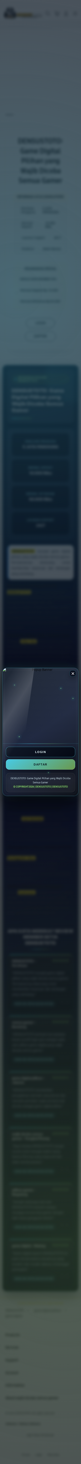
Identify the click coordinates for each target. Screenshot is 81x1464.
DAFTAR (40, 764)
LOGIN (40, 752)
